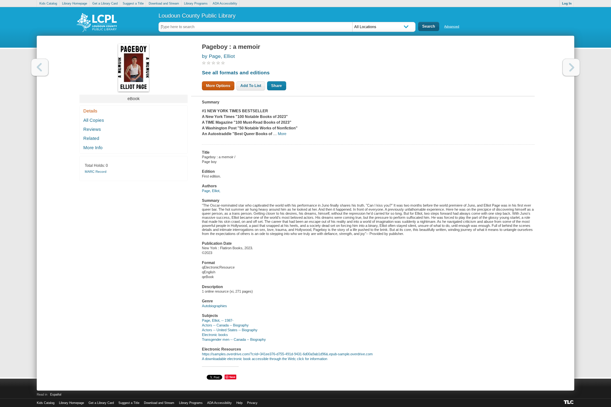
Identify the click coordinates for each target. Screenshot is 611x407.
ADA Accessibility (225, 3)
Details (90, 110)
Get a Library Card (105, 3)
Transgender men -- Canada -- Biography (234, 339)
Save (232, 377)
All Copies (93, 120)
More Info (93, 147)
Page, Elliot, (211, 191)
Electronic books (215, 335)
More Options (218, 86)
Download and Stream (164, 3)
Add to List (250, 86)
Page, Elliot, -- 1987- (217, 320)
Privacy (252, 403)
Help (239, 403)
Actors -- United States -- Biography (230, 330)
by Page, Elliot (218, 56)
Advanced (451, 26)
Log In (567, 3)
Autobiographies (214, 306)
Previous (39, 67)
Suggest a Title (133, 3)
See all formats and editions (236, 72)
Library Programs (196, 3)
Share (276, 86)
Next (571, 67)
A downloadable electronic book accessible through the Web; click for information (264, 359)
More (282, 134)
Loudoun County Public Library (197, 15)
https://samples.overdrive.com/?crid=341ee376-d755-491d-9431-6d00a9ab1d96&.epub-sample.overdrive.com (287, 354)
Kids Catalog (48, 3)
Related (91, 138)
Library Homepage (74, 3)
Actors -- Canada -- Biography (225, 325)
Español (55, 394)
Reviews (92, 129)
